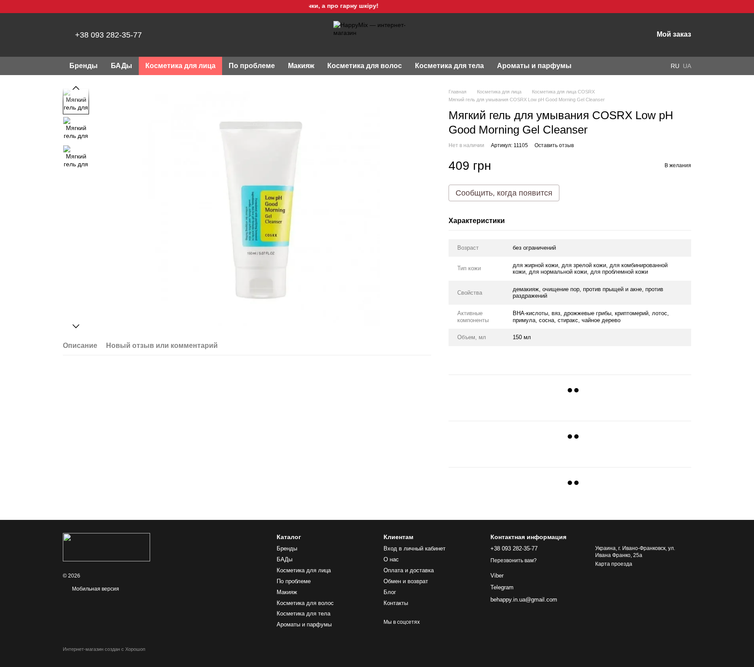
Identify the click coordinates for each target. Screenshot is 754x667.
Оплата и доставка (409, 570)
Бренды (83, 65)
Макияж (301, 65)
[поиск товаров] (594, 66)
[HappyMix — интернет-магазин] (106, 547)
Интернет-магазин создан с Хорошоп (104, 649)
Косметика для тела (449, 65)
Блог (390, 592)
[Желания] (601, 35)
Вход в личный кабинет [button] (415, 548)
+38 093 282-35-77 (108, 35)
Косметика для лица (180, 65)
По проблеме (252, 65)
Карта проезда (613, 564)
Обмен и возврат (406, 581)
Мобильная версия (95, 589)
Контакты (396, 603)
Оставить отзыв (554, 145)
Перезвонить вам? (513, 560)
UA (687, 66)
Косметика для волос (364, 65)
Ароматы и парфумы (534, 65)
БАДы (121, 65)
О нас (391, 559)
